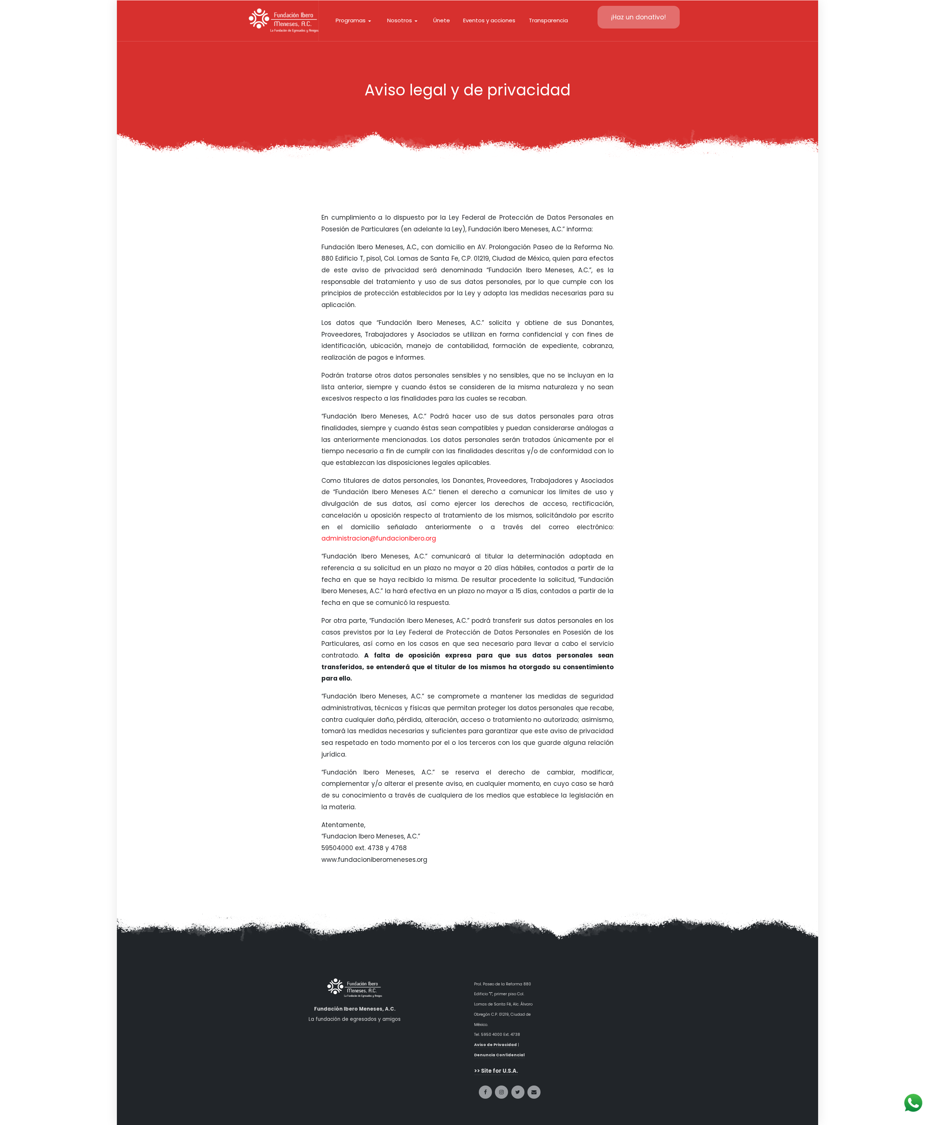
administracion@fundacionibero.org (378, 538)
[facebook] (485, 1092)
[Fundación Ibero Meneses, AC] (284, 20)
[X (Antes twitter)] (517, 1092)
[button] (354, 20)
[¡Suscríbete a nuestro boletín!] (534, 1092)
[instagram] (501, 1092)
